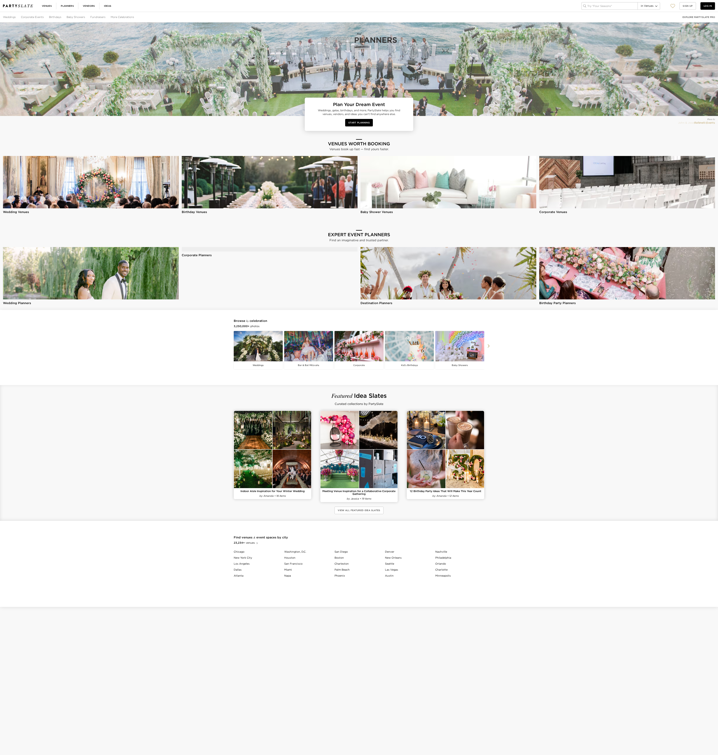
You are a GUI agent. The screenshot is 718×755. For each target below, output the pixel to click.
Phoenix (340, 575)
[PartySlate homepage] (18, 5)
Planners (67, 5)
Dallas (238, 569)
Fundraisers (97, 17)
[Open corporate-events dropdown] (44, 17)
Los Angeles (242, 563)
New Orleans (393, 557)
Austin (389, 575)
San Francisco (293, 563)
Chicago (239, 551)
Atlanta (238, 575)
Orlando (440, 563)
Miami (288, 569)
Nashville (441, 551)
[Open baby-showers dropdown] (85, 17)
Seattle (389, 563)
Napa (287, 575)
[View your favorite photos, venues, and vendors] (673, 6)
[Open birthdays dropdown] (61, 17)
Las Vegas (391, 569)
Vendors (89, 5)
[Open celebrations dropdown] (134, 17)
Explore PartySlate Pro (698, 17)
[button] (673, 6)
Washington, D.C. (295, 551)
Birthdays (55, 17)
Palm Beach (342, 569)
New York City (243, 557)
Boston (339, 557)
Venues (47, 5)
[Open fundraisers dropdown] (105, 17)
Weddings (9, 17)
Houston (289, 557)
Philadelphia (443, 557)
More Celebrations (122, 17)
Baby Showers (76, 17)
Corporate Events (32, 17)
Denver (389, 551)
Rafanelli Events (704, 122)
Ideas (107, 5)
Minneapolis (443, 575)
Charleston (342, 563)
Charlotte (441, 569)
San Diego (341, 551)
